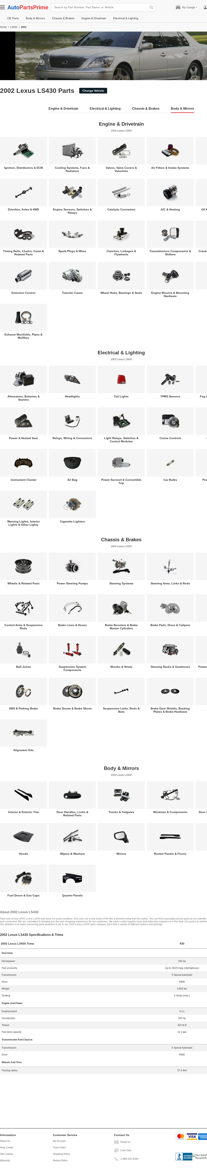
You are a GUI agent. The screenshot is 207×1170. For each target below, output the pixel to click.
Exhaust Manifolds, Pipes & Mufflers (23, 336)
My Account (59, 1141)
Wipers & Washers (72, 853)
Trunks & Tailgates (121, 812)
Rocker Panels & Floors (170, 853)
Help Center (6, 1147)
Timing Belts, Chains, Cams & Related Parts (23, 253)
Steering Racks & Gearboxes (170, 666)
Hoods (23, 853)
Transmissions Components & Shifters (170, 253)
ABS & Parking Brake (23, 708)
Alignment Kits (23, 750)
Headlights (72, 396)
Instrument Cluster (23, 479)
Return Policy (60, 1160)
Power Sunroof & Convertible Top (121, 481)
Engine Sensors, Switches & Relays (72, 211)
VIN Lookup (6, 1154)
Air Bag (72, 479)
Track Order (59, 1147)
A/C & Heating (170, 209)
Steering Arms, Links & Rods (170, 583)
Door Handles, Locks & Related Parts (72, 813)
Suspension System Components (72, 668)
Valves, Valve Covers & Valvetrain (121, 169)
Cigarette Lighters (72, 521)
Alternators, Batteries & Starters (23, 398)
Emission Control (23, 292)
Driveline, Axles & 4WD (23, 209)
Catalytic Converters (121, 209)
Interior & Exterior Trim (23, 812)
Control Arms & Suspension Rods (23, 626)
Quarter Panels (72, 895)
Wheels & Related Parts (23, 583)
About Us (5, 1141)
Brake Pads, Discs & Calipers (170, 625)
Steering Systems (121, 583)
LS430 (13, 27)
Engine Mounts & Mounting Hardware (170, 294)
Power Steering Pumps (72, 583)
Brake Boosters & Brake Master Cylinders (121, 626)
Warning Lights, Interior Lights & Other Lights (23, 523)
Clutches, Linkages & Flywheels (121, 253)
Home (3, 27)
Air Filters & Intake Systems (170, 167)
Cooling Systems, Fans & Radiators (72, 169)
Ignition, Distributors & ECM (23, 167)
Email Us (125, 1142)
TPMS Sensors (170, 396)
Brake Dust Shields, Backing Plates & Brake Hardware (170, 710)
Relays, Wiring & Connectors (72, 438)
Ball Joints (23, 666)
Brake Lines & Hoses (72, 625)
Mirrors (121, 853)
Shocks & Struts (121, 666)
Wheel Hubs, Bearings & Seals (121, 292)
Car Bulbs (170, 479)
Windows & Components (170, 812)
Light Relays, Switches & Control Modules (121, 439)
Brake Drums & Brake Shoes (72, 708)
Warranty (5, 1160)
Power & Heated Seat (23, 438)
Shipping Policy (61, 1154)
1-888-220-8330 (129, 1158)
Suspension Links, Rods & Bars (121, 710)
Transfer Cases (72, 292)
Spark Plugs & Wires (72, 251)
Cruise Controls (170, 438)
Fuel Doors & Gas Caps (23, 895)
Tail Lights (121, 396)
